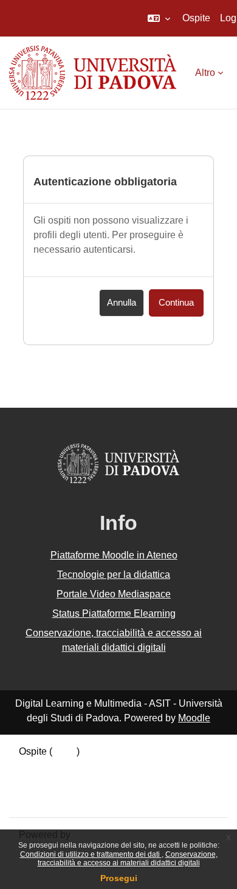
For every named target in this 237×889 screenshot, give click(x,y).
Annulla (121, 302)
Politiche (38, 783)
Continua (176, 302)
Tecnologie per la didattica (113, 574)
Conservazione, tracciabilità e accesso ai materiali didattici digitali (128, 858)
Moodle (194, 718)
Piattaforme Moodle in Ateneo (113, 555)
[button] (158, 18)
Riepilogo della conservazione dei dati (101, 768)
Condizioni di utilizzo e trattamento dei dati (91, 854)
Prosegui (118, 878)
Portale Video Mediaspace (114, 594)
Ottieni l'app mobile (60, 799)
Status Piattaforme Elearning (114, 613)
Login (64, 751)
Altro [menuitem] (205, 72)
